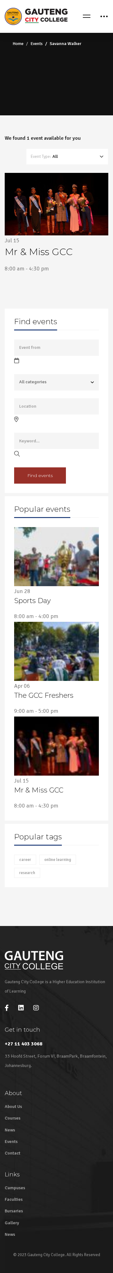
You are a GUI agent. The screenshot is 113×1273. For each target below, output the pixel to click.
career (25, 859)
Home (18, 43)
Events (36, 43)
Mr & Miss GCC (38, 790)
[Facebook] (7, 1008)
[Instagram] (36, 1008)
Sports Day (32, 600)
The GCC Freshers (43, 695)
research (27, 872)
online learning (57, 859)
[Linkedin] (21, 1008)
